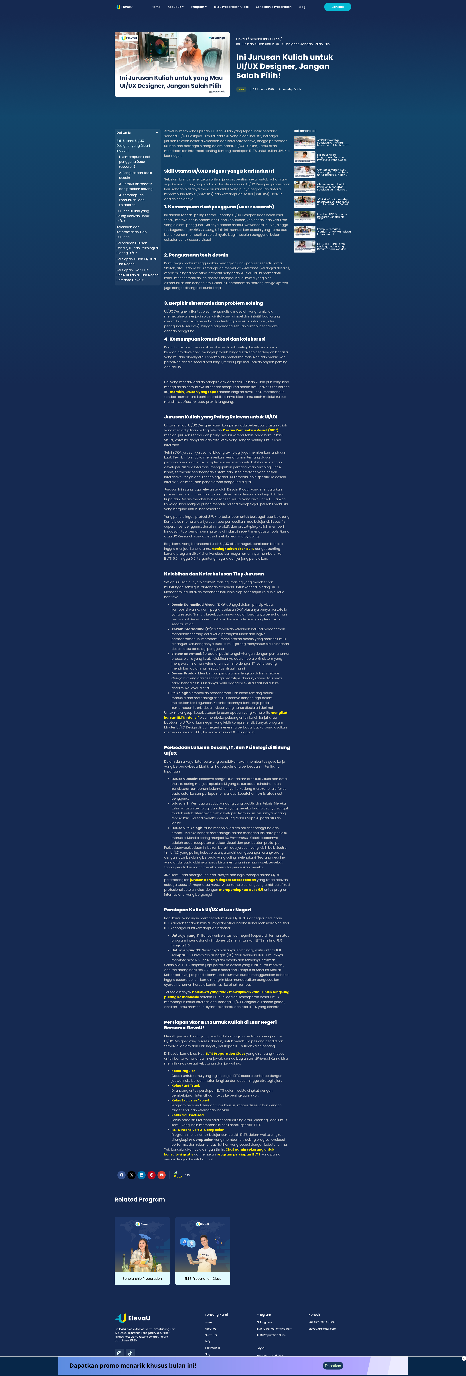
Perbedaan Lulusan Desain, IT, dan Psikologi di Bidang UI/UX (137, 248)
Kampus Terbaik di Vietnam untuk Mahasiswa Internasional (334, 231)
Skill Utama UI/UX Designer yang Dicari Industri (133, 145)
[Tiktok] (130, 1353)
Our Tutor (211, 1335)
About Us (210, 1329)
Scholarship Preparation (142, 1278)
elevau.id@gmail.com (322, 1329)
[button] (157, 132)
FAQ (207, 1341)
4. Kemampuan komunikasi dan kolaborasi (132, 200)
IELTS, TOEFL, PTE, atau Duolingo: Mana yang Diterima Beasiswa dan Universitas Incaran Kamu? (334, 247)
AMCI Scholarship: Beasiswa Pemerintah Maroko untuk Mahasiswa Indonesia (333, 144)
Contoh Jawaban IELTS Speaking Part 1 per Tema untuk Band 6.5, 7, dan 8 (333, 172)
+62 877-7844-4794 (322, 1322)
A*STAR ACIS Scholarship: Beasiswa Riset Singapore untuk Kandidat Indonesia (333, 202)
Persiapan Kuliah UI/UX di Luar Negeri (136, 261)
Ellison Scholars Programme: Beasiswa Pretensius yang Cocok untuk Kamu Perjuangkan (333, 158)
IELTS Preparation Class (203, 1278)
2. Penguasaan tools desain (135, 175)
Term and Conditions (270, 1355)
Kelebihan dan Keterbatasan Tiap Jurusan (131, 232)
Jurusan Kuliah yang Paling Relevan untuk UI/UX (133, 216)
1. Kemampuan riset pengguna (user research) (134, 161)
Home (208, 1322)
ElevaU (241, 39)
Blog (207, 1354)
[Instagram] (119, 1353)
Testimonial (212, 1348)
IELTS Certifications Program (274, 1329)
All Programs (264, 1322)
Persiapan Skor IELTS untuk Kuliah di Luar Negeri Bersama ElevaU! (137, 275)
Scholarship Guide (265, 39)
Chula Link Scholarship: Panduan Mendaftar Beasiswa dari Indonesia (332, 187)
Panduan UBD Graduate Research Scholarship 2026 (332, 217)
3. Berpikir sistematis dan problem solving (136, 186)
